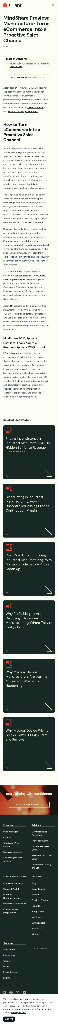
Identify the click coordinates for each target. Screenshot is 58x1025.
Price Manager (10, 831)
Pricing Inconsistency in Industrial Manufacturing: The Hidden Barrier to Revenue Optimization (28, 445)
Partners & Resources (14, 903)
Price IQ (7, 837)
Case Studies (38, 888)
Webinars (36, 917)
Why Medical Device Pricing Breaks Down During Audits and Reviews (27, 735)
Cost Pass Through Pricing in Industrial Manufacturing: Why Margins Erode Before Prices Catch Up (29, 562)
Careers (7, 960)
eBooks (35, 894)
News (6, 966)
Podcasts (37, 928)
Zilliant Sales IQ (35, 107)
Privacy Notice (18, 1012)
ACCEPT (9, 1019)
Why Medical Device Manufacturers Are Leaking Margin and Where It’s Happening (26, 679)
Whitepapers (38, 922)
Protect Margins (40, 840)
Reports (36, 905)
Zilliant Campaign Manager (23, 111)
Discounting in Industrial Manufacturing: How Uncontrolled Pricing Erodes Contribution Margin (27, 504)
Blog (34, 883)
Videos (35, 934)
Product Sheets (40, 900)
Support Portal (11, 888)
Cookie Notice (43, 1009)
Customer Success (13, 883)
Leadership (9, 955)
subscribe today (37, 77)
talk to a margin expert (26, 804)
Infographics (38, 911)
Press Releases (11, 972)
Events (6, 977)
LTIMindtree (10, 353)
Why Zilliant (9, 949)
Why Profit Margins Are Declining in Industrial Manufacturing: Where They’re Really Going (29, 620)
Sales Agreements (12, 852)
